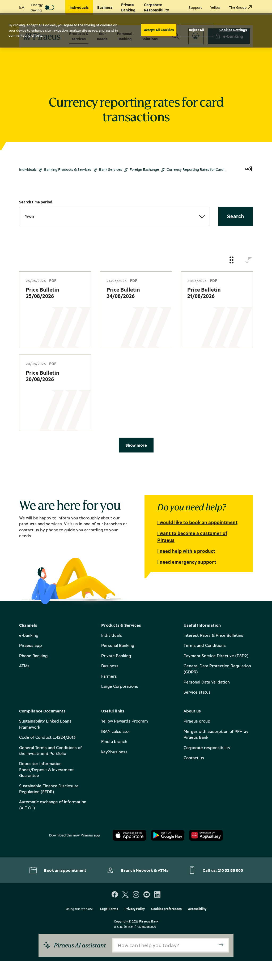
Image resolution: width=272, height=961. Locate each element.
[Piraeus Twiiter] (125, 895)
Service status (197, 692)
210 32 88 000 (230, 870)
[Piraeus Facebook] (115, 895)
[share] (248, 169)
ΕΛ (21, 7)
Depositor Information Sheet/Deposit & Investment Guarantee (46, 769)
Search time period (35, 201)
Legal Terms (109, 909)
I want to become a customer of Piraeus (192, 536)
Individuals (28, 169)
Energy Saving (37, 7)
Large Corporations (119, 686)
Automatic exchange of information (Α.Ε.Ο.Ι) (52, 804)
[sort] (248, 260)
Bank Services (110, 169)
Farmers (109, 676)
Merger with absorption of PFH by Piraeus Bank (216, 734)
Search (235, 216)
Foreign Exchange (144, 169)
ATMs (24, 666)
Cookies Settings (233, 29)
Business (109, 666)
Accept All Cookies (159, 29)
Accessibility (197, 909)
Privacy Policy (135, 909)
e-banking (28, 635)
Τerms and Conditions (205, 645)
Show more (136, 445)
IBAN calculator (115, 731)
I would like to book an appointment (197, 522)
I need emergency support (186, 562)
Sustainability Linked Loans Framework (45, 724)
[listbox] (114, 216)
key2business (114, 752)
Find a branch (114, 741)
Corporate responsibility (207, 747)
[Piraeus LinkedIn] (157, 895)
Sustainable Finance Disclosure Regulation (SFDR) (49, 789)
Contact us (194, 758)
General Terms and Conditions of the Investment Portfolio (50, 750)
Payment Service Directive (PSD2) (216, 656)
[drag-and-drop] (231, 260)
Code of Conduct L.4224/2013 (47, 737)
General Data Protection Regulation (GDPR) (217, 668)
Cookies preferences (166, 909)
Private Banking (116, 656)
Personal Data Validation (207, 682)
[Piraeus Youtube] (146, 895)
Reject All (196, 29)
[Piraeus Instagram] (136, 895)
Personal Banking (117, 645)
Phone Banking (33, 656)
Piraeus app (30, 645)
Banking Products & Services (68, 169)
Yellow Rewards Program (124, 721)
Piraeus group (197, 721)
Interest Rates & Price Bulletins (213, 635)
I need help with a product (186, 551)
